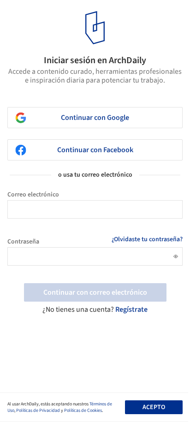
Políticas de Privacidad (38, 410)
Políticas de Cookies (83, 410)
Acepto (153, 407)
